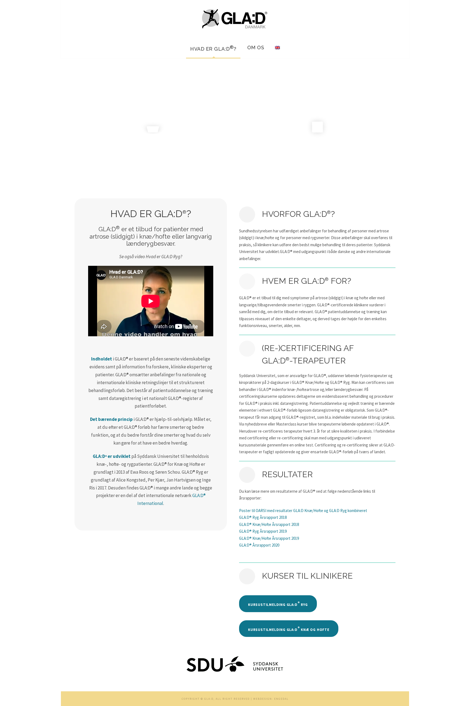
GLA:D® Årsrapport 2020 (259, 545)
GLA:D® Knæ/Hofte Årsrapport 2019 (269, 538)
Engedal (281, 699)
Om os (255, 47)
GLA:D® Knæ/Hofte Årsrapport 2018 (269, 524)
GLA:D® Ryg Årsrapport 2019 (263, 531)
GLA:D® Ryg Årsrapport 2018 (263, 517)
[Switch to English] (277, 50)
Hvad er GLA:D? (213, 48)
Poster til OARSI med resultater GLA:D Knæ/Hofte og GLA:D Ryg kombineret (303, 510)
